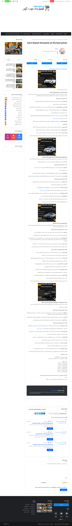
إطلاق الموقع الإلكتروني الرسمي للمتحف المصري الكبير (10, 65)
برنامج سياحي (26, 508)
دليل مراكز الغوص (18, 122)
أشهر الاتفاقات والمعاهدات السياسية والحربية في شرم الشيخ (10, 81)
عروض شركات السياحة (17, 103)
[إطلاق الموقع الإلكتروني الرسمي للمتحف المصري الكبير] (19, 65)
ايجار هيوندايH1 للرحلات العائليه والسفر (42, 423)
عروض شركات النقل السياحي (51, 39)
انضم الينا (7, 1)
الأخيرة (18, 59)
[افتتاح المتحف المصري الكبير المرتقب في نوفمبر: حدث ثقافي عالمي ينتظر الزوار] (19, 86)
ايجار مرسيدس (32, 506)
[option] (13, 48)
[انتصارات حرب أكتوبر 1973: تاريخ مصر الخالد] (49, 511)
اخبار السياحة (19, 115)
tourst (56, 49)
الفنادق (52, 34)
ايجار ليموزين (27, 504)
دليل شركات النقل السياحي (16, 104)
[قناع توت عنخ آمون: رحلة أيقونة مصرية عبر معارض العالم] (19, 70)
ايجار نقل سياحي (32, 508)
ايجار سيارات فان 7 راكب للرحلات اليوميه (43, 444)
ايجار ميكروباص (26, 506)
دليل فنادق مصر (18, 101)
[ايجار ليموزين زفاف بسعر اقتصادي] (60, 434)
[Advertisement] (36, 21)
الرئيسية (65, 34)
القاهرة (52, 390)
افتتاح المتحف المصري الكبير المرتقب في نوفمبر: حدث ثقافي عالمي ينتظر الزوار (10, 86)
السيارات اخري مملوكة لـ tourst (58, 417)
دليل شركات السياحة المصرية (16, 99)
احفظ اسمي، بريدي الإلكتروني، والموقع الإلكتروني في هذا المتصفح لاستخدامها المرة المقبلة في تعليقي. (50, 487)
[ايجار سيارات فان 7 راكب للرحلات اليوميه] (60, 445)
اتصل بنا (61, 504)
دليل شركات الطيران (18, 124)
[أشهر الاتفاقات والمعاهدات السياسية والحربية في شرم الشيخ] (19, 81)
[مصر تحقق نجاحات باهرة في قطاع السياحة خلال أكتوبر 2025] (39, 511)
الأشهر (8, 59)
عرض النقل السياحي (60, 39)
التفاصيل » (50, 428)
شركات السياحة (59, 34)
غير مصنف (19, 113)
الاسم (66, 477)
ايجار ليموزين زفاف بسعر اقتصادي (44, 434)
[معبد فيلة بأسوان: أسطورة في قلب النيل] (44, 511)
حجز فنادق (19, 119)
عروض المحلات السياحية (17, 106)
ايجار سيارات (33, 504)
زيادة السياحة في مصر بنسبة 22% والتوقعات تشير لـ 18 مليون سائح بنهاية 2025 (10, 75)
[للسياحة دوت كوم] (36, 8)
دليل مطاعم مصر (18, 117)
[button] (44, 413)
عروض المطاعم (18, 110)
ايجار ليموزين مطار (56, 118)
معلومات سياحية (18, 108)
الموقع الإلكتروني (43, 482)
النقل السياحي (46, 34)
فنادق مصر (33, 513)
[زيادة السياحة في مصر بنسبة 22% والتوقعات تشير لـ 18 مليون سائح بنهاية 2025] (19, 75)
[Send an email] (57, 53)
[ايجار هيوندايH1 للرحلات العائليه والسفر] (60, 424)
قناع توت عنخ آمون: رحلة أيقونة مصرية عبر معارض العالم (10, 70)
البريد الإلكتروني (64, 482)
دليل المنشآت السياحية (37, 34)
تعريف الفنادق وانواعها (16, 53)
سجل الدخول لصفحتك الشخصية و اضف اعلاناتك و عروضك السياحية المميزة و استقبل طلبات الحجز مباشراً (32, 1)
